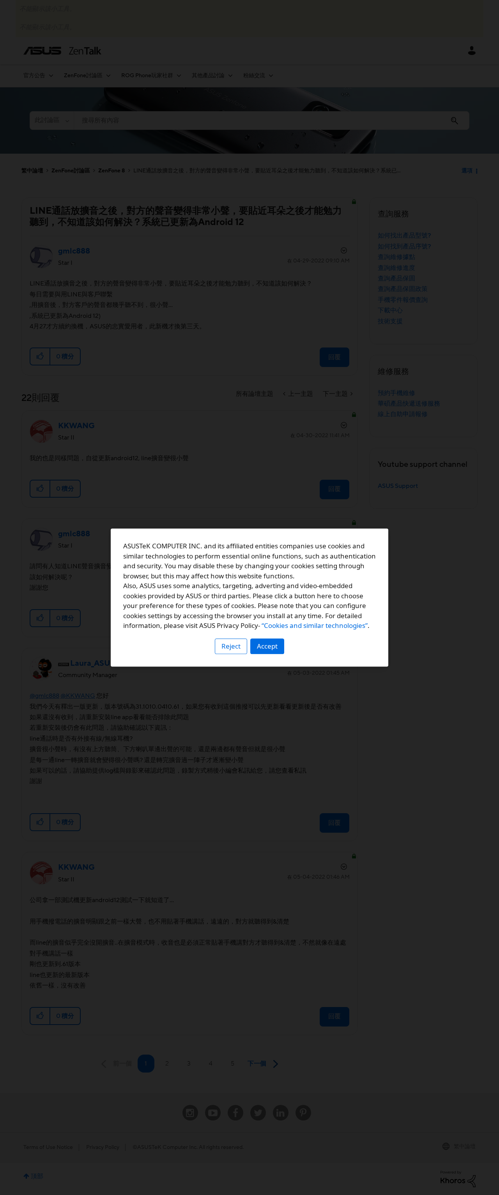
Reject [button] (231, 646)
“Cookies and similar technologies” (315, 625)
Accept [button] (267, 646)
